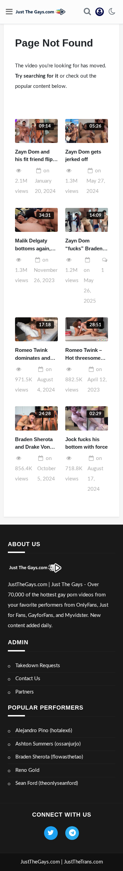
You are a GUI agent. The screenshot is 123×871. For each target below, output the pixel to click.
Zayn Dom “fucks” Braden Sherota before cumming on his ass (84, 245)
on (45, 181)
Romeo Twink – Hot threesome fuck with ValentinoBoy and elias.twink (86, 354)
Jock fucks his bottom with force (86, 443)
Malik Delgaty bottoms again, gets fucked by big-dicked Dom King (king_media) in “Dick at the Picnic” (34, 245)
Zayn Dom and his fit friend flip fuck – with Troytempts (34, 156)
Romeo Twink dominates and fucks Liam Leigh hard (35, 354)
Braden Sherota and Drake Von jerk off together (34, 443)
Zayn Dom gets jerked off (83, 155)
